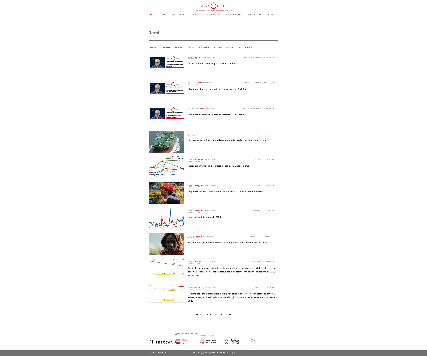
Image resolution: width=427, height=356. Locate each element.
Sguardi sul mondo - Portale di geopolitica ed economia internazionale (213, 10)
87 (222, 314)
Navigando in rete (235, 15)
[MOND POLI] (213, 9)
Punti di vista (177, 15)
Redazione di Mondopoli (226, 353)
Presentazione (234, 47)
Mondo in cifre (214, 15)
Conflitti (167, 47)
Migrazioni (204, 47)
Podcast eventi (255, 15)
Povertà (218, 47)
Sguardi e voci (196, 15)
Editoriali (161, 15)
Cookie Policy (197, 353)
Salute (248, 47)
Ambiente (154, 47)
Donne (178, 47)
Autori (271, 15)
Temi (149, 15)
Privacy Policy (210, 353)
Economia (190, 47)
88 (226, 314)
